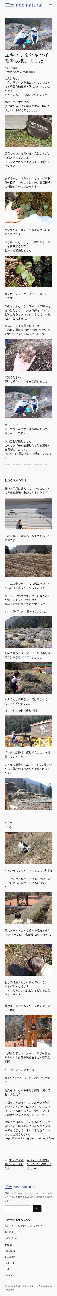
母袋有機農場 (29, 71)
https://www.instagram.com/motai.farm (30, 1138)
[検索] (37, 1208)
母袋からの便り (14, 71)
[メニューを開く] (50, 5)
